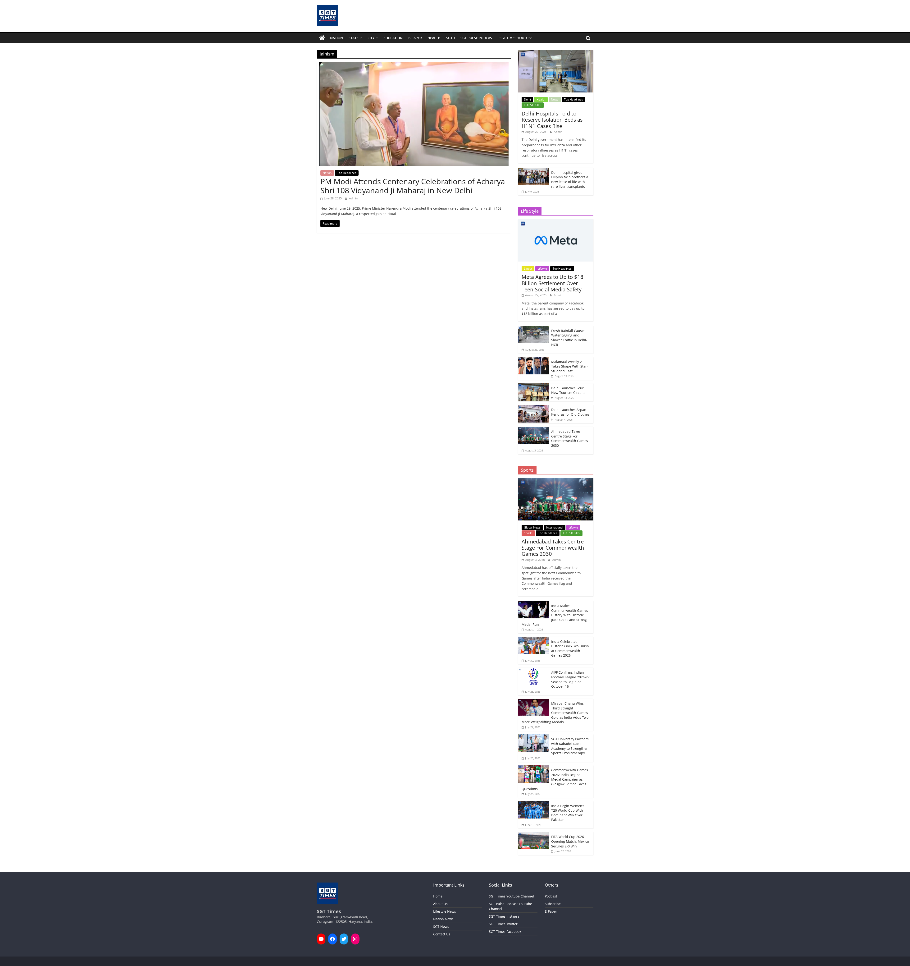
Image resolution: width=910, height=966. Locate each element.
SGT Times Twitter (503, 924)
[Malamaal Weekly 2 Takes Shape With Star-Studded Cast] (533, 359)
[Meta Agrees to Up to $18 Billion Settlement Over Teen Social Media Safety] (555, 221)
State (353, 38)
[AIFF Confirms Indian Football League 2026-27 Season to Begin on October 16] (533, 670)
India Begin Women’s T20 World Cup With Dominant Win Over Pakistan (567, 813)
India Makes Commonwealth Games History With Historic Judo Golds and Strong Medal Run (555, 614)
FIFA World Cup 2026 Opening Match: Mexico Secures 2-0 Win (570, 841)
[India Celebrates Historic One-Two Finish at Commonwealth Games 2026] (533, 639)
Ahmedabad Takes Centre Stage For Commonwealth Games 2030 (569, 438)
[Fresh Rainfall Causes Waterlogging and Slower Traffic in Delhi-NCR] (533, 328)
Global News (532, 527)
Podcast (551, 896)
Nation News (443, 919)
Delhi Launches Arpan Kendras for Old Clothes (570, 412)
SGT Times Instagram (506, 916)
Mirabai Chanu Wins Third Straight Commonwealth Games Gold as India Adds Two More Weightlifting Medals (555, 712)
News (554, 99)
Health (434, 38)
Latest (528, 269)
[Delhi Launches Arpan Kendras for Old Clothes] (533, 407)
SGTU (450, 38)
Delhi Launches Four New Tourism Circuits (568, 390)
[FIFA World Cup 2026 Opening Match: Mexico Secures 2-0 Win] (533, 834)
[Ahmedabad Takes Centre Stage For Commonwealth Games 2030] (533, 429)
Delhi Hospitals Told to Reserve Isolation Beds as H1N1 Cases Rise (552, 119)
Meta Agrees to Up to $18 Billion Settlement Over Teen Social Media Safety (552, 283)
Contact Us (441, 934)
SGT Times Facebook (505, 931)
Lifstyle (542, 269)
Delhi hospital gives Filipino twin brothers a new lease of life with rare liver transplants (569, 179)
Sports (528, 533)
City (371, 38)
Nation (336, 38)
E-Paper (415, 38)
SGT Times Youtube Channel (511, 896)
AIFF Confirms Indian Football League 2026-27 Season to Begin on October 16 (570, 679)
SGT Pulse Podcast (477, 38)
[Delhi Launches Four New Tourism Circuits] (533, 386)
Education (393, 38)
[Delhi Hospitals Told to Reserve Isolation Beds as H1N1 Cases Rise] (555, 52)
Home (437, 896)
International (554, 527)
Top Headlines (346, 173)
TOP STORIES (532, 105)
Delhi (527, 99)
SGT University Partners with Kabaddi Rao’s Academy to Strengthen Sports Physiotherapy (570, 746)
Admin (353, 198)
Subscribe (553, 904)
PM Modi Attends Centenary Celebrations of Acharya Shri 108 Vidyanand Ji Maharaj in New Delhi (412, 185)
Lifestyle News (444, 911)
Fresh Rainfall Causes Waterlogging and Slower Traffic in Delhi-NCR (569, 337)
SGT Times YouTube (516, 38)
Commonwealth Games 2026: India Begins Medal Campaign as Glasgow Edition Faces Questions (555, 779)
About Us (440, 904)
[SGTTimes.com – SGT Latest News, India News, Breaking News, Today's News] (322, 38)
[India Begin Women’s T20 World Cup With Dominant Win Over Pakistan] (533, 803)
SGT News (441, 926)
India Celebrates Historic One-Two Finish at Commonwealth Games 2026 (570, 648)
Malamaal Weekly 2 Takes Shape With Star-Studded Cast (569, 366)
